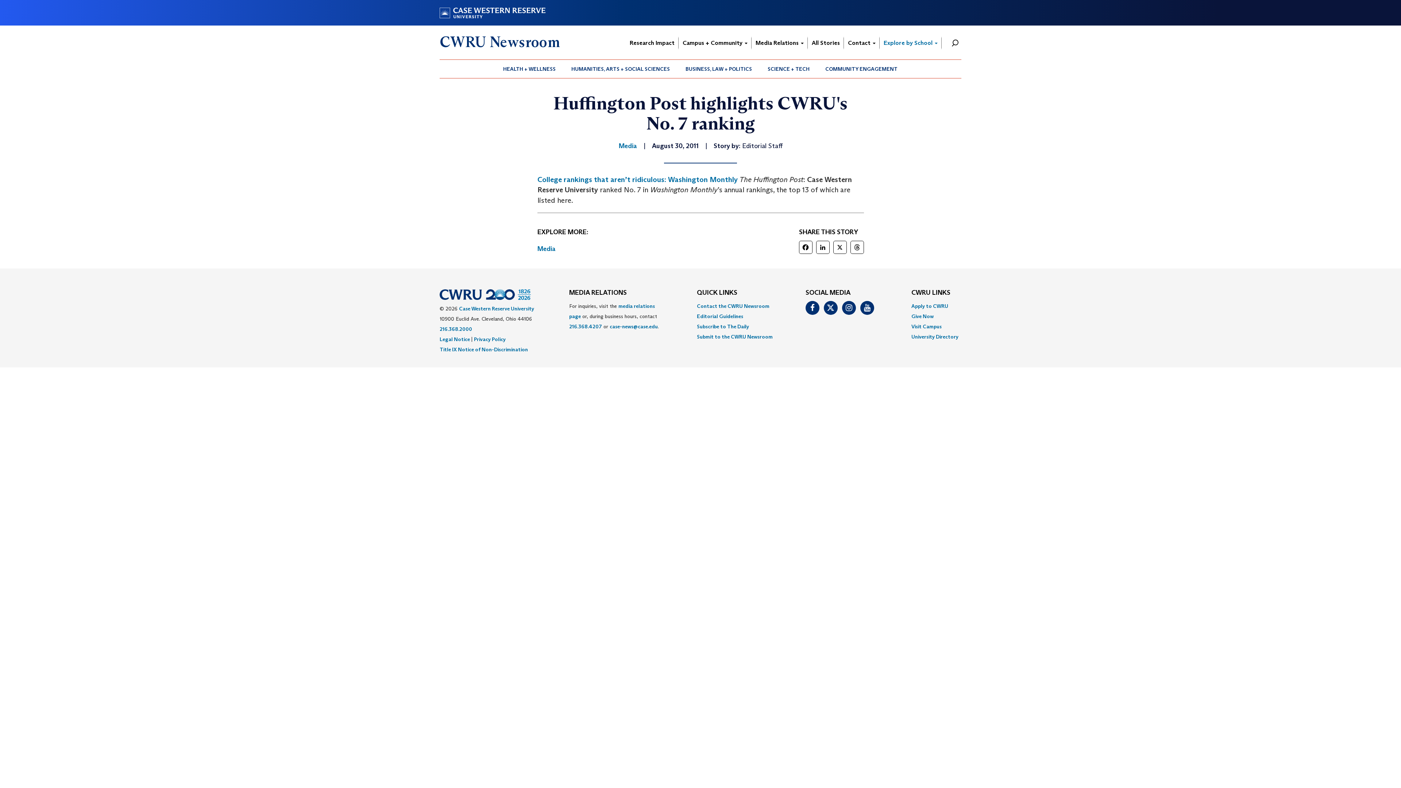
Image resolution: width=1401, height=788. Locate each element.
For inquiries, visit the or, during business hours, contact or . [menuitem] (614, 316)
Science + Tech (789, 69)
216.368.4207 (585, 326)
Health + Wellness (529, 69)
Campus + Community (713, 42)
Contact (860, 42)
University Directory (934, 336)
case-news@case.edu (634, 326)
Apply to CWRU (929, 306)
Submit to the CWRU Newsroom (735, 336)
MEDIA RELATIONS (598, 293)
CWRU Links (930, 293)
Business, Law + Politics (719, 69)
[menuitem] (529, 69)
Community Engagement (861, 69)
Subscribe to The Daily (723, 326)
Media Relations (778, 42)
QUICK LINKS (717, 293)
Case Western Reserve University (496, 308)
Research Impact (652, 42)
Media (546, 249)
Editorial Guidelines (720, 316)
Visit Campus (926, 326)
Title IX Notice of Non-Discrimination (484, 349)
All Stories (826, 42)
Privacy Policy (490, 339)
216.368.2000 (456, 329)
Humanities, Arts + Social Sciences (620, 69)
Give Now (922, 316)
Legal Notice (455, 339)
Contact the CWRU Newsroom (733, 306)
